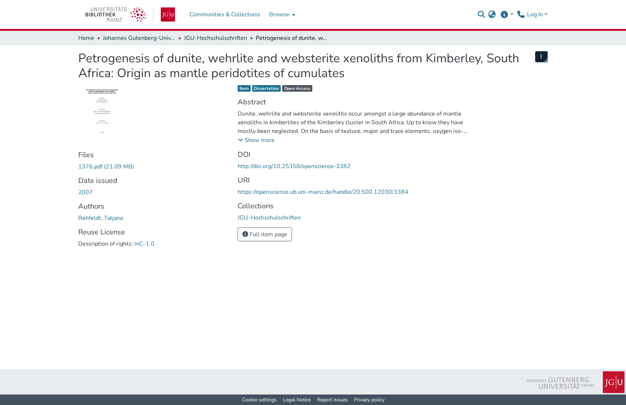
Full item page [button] (267, 234)
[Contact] (520, 14)
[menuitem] (281, 14)
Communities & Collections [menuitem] (224, 14)
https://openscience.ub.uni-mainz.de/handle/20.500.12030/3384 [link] (323, 192)
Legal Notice (297, 399)
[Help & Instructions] (506, 14)
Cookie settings (259, 399)
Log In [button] (535, 14)
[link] (130, 14)
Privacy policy (369, 399)
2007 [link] (85, 192)
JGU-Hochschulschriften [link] (215, 38)
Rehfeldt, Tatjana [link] (100, 218)
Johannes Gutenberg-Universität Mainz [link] (139, 38)
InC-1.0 (144, 244)
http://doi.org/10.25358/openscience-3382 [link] (294, 166)
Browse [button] (279, 14)
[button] (481, 14)
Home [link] (86, 38)
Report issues (332, 399)
